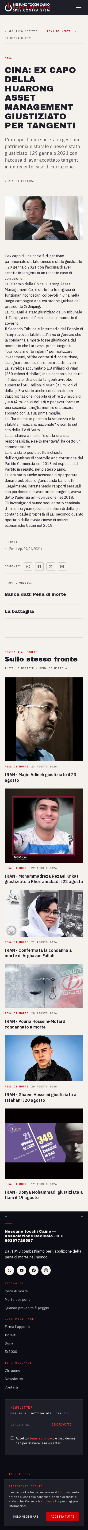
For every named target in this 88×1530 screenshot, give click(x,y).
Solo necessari (25, 1516)
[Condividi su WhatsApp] (28, 566)
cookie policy (50, 1501)
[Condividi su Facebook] (39, 566)
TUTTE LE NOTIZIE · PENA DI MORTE (36, 668)
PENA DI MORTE (59, 31)
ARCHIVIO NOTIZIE (21, 31)
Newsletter (14, 1379)
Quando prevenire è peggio (27, 1308)
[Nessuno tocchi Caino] (28, 7)
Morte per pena (17, 1299)
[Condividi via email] (62, 566)
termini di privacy (42, 1438)
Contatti (11, 1387)
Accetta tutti (62, 1516)
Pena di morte (16, 1291)
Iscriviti (10, 1335)
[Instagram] (46, 1270)
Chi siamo (12, 1370)
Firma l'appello (17, 1326)
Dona (9, 1343)
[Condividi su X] (50, 566)
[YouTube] (21, 1270)
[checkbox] (12, 1438)
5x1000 (11, 1351)
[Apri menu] (78, 7)
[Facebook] (33, 1270)
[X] (9, 1270)
